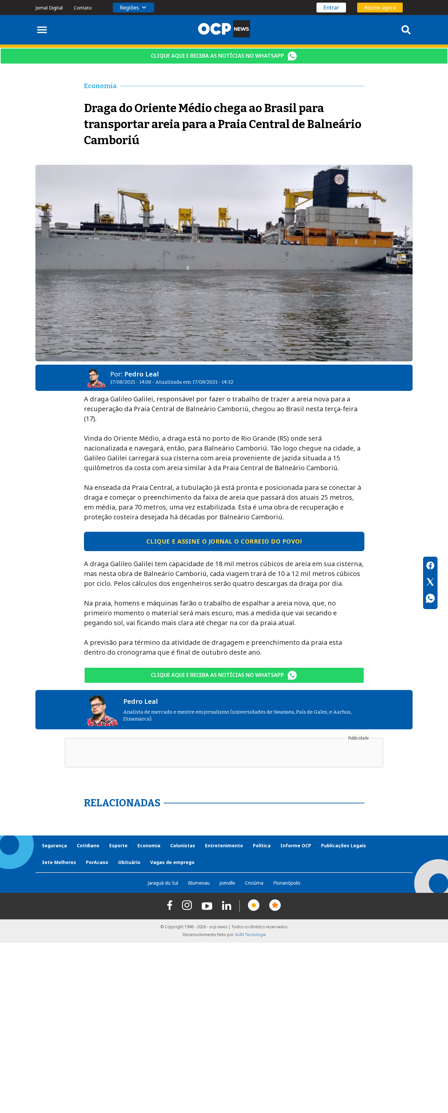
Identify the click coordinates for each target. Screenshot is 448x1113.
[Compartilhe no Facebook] (430, 566)
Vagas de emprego (172, 862)
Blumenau (199, 883)
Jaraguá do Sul (163, 883)
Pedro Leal (141, 374)
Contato (83, 8)
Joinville (227, 883)
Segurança (54, 845)
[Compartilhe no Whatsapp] (430, 599)
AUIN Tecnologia (250, 934)
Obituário (129, 862)
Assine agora (380, 7)
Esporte (118, 845)
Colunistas (182, 845)
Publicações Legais (343, 845)
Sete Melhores (59, 862)
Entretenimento (224, 845)
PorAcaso (97, 862)
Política (262, 845)
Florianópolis (286, 883)
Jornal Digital (49, 8)
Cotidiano (88, 845)
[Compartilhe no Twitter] (430, 583)
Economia (148, 845)
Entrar (331, 7)
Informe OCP (295, 845)
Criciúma (254, 883)
